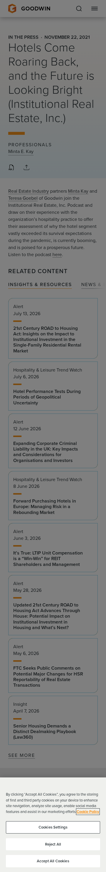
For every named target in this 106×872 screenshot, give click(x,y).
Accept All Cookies (53, 861)
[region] (53, 824)
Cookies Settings (53, 827)
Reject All (53, 844)
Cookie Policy (88, 811)
